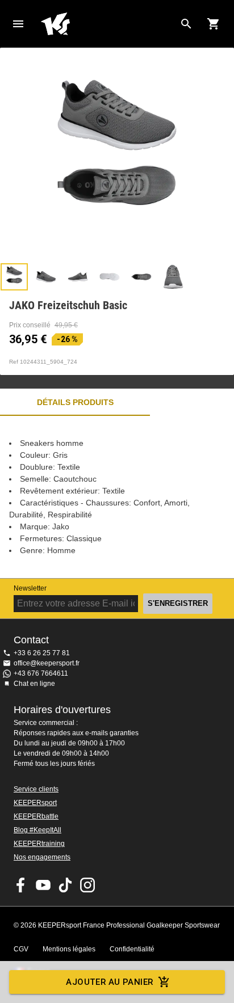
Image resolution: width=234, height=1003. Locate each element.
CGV (21, 949)
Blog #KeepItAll (37, 830)
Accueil (108, 23)
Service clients (36, 789)
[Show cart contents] (213, 23)
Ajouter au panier (109, 982)
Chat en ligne (34, 684)
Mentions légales (69, 949)
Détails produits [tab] (75, 402)
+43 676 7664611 (41, 673)
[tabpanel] (117, 497)
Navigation (18, 23)
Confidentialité (132, 949)
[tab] (14, 276)
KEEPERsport (35, 803)
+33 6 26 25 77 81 (42, 653)
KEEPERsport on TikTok (65, 885)
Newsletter (30, 588)
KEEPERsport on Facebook (21, 885)
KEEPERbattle (36, 816)
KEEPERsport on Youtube (43, 885)
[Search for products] (186, 23)
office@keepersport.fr (47, 663)
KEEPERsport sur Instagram (87, 885)
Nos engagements (42, 857)
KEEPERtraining (39, 844)
